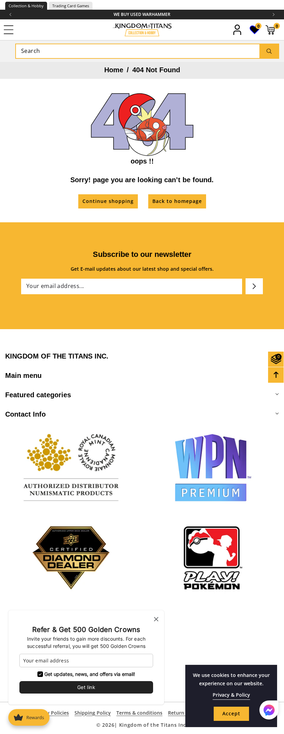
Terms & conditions (139, 712)
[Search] (268, 51)
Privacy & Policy (231, 694)
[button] (273, 14)
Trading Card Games (70, 5)
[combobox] (147, 51)
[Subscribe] (254, 286)
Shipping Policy (92, 712)
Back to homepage (177, 201)
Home (113, 70)
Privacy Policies (51, 712)
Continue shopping (108, 201)
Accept (231, 713)
